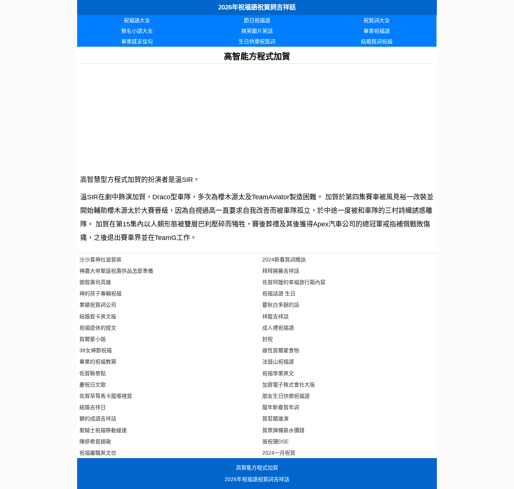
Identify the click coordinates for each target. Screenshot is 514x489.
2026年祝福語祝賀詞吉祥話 (257, 7)
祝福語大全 (137, 20)
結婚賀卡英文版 (97, 316)
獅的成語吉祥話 (97, 419)
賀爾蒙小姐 (92, 339)
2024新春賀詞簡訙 (284, 260)
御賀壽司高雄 (95, 282)
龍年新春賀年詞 (280, 407)
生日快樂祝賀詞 (257, 41)
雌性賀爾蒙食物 (280, 350)
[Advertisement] (257, 116)
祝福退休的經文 (97, 328)
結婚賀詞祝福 (376, 41)
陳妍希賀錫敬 (95, 442)
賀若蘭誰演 (275, 419)
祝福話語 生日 (278, 293)
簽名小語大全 (137, 31)
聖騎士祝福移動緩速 (103, 430)
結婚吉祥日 (92, 407)
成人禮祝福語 (278, 328)
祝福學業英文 (278, 373)
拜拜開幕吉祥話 (280, 271)
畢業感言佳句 (137, 41)
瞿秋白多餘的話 (280, 305)
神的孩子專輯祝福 (100, 293)
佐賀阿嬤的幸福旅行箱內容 (293, 282)
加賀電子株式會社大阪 (288, 385)
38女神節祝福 (95, 350)
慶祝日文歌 (92, 385)
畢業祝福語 (376, 31)
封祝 (267, 339)
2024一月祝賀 (278, 453)
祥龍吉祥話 (275, 316)
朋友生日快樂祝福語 (286, 396)
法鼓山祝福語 (278, 362)
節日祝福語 (257, 20)
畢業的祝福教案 (97, 362)
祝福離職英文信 (97, 453)
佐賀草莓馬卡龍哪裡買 (105, 396)
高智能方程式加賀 (257, 468)
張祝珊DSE (275, 442)
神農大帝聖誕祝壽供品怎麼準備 (116, 271)
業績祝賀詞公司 (97, 305)
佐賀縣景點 (92, 373)
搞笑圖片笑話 (257, 31)
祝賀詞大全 (376, 20)
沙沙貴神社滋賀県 (100, 260)
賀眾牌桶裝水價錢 (283, 430)
